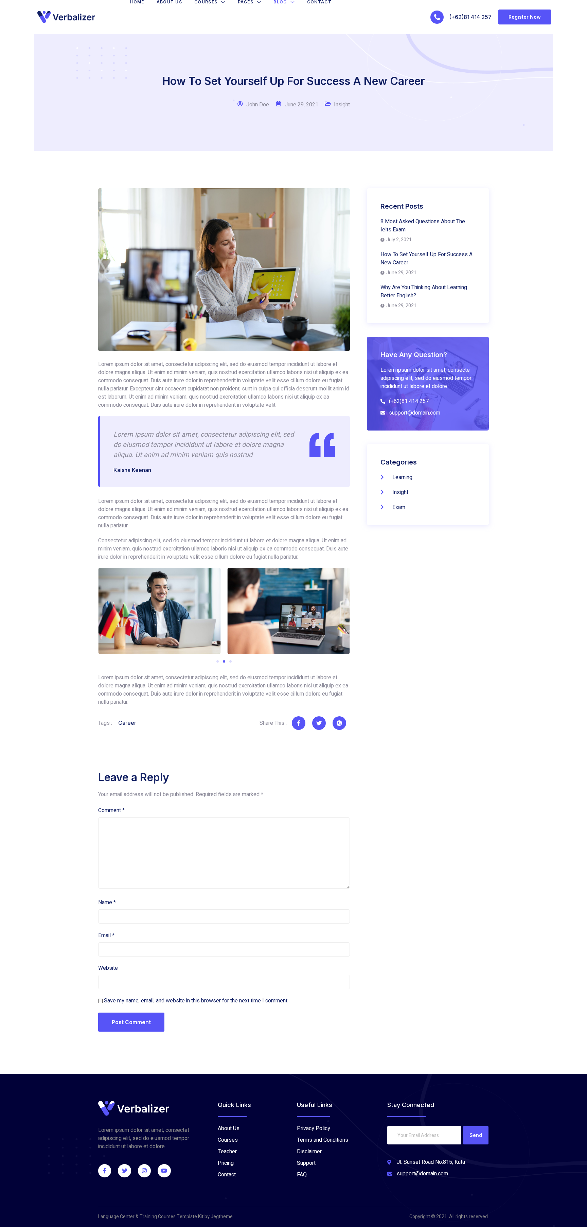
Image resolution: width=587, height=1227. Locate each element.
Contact (319, 2)
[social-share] (298, 723)
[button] (217, 661)
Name (107, 902)
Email (106, 935)
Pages (246, 2)
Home (137, 2)
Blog (280, 2)
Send (475, 1135)
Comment (111, 810)
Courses (205, 2)
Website (108, 968)
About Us (169, 2)
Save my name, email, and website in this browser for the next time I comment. (196, 1001)
